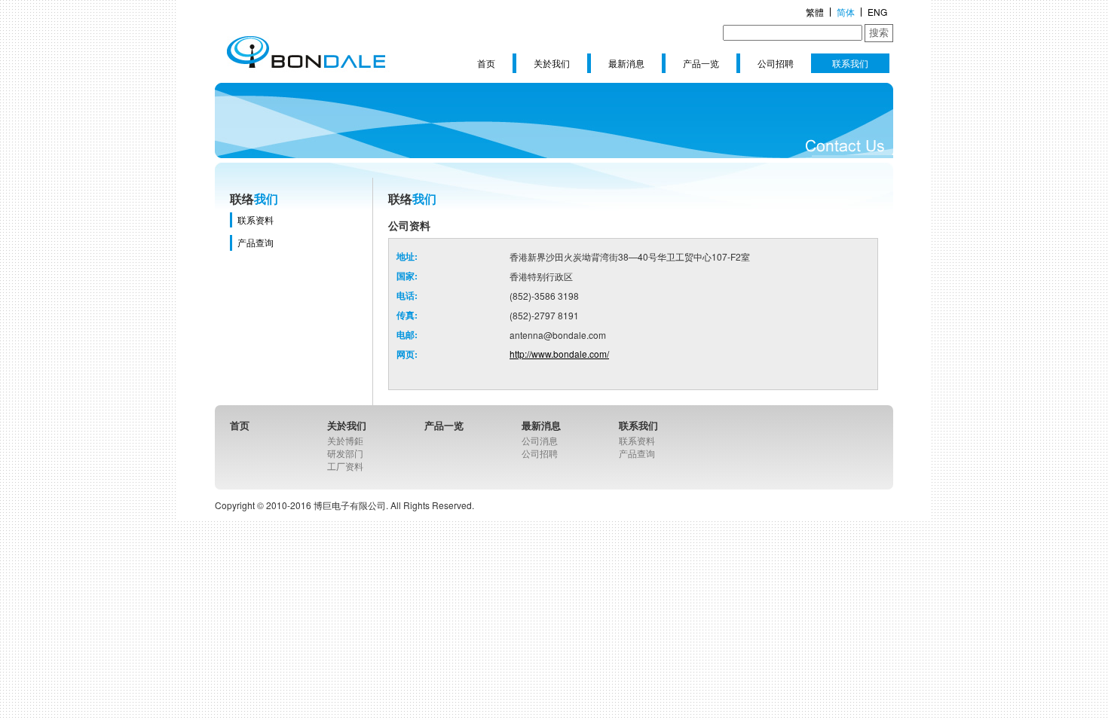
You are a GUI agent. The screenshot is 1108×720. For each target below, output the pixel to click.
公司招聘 (776, 62)
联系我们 (850, 62)
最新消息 (626, 62)
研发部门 (345, 453)
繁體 (815, 11)
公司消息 (540, 440)
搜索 (879, 32)
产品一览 (701, 62)
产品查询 (255, 242)
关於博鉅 (345, 440)
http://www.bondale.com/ (559, 353)
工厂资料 (345, 465)
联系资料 (255, 219)
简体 (846, 11)
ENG (877, 11)
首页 (486, 62)
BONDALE (305, 52)
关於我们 (552, 62)
